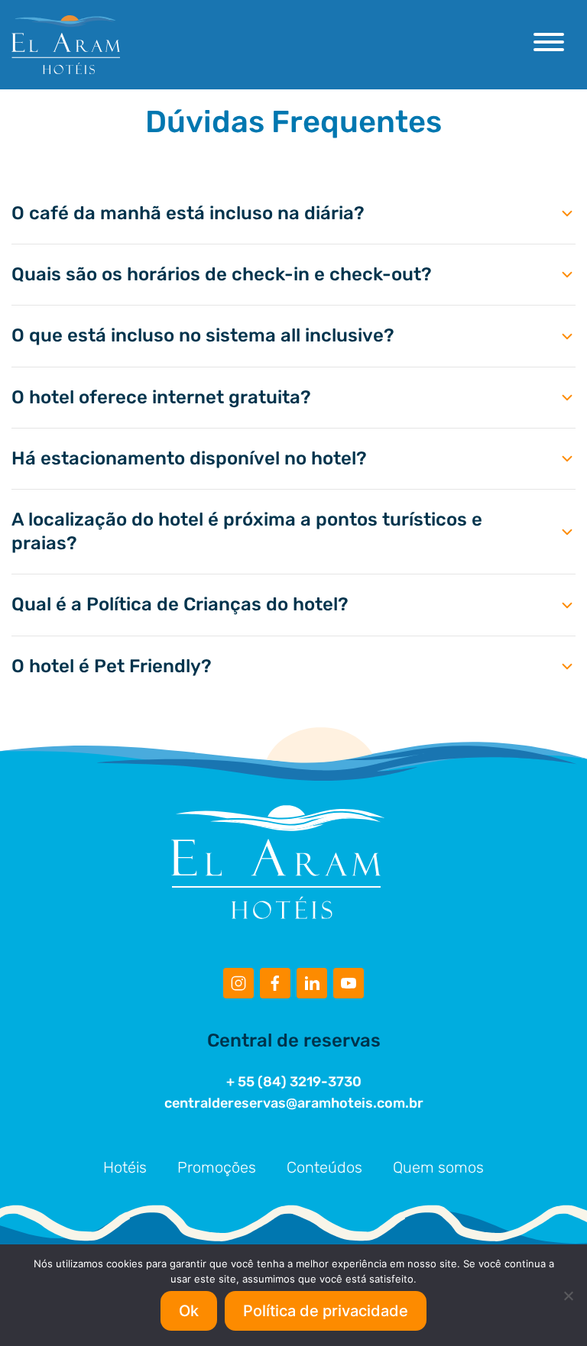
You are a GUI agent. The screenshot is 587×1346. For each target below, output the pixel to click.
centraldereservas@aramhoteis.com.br (293, 1103)
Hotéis (125, 1167)
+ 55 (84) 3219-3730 (294, 1081)
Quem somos (438, 1167)
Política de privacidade (325, 1311)
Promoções (216, 1167)
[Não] (568, 1295)
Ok (189, 1311)
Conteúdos (324, 1167)
